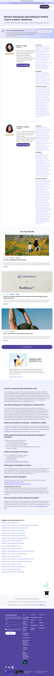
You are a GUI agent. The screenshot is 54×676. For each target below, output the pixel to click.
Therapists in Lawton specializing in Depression (12, 540)
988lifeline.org (42, 605)
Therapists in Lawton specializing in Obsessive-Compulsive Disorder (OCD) (18, 551)
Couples (41, 625)
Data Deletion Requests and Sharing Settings (26, 655)
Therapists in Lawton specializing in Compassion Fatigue (14, 535)
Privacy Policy (26, 637)
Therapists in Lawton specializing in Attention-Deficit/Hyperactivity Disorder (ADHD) (20, 525)
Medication (42, 628)
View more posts (27, 347)
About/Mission (34, 617)
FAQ (40, 620)
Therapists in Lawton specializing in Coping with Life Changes (15, 538)
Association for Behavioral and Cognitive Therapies (17, 484)
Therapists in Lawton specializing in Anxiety (11, 522)
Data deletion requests (27, 1)
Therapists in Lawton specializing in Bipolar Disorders (13, 530)
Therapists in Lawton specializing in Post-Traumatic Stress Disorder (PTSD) (18, 558)
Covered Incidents (25, 648)
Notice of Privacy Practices (25, 623)
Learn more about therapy (15, 376)
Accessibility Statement (26, 618)
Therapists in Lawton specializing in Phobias (11, 556)
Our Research (34, 625)
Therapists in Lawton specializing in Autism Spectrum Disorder (15, 527)
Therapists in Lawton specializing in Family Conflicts (13, 543)
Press (32, 623)
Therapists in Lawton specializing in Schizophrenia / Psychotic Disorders (17, 561)
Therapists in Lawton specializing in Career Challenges (13, 532)
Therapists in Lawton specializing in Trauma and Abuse (13, 566)
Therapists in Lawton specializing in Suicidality (12, 564)
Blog (40, 617)
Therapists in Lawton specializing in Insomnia (11, 545)
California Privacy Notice (25, 629)
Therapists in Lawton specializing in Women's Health (13, 571)
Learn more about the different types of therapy (16, 462)
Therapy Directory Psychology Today (13, 482)
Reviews (41, 623)
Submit (10, 633)
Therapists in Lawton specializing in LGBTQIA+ (12, 548)
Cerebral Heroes (33, 628)
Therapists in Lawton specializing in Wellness (11, 569)
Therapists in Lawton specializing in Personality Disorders (14, 553)
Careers (33, 620)
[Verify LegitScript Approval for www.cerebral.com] (25, 664)
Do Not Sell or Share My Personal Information (26, 642)
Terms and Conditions (25, 634)
